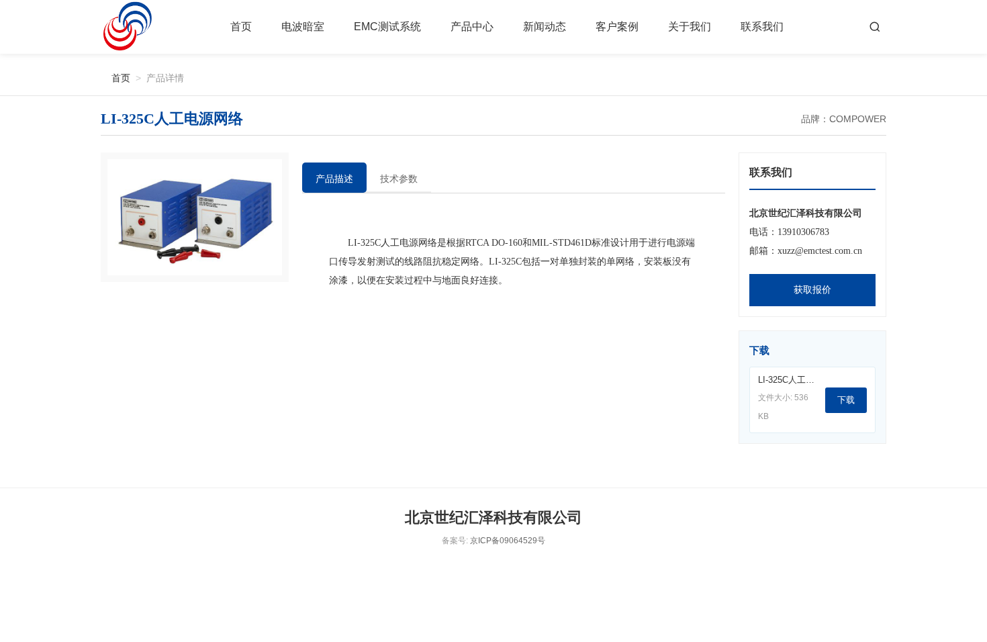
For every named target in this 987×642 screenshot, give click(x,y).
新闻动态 (544, 26)
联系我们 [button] (762, 26)
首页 (241, 26)
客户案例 (617, 26)
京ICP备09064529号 (507, 540)
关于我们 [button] (689, 26)
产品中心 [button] (472, 26)
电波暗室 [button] (302, 26)
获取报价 (812, 290)
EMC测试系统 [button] (387, 26)
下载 (846, 400)
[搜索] (874, 26)
